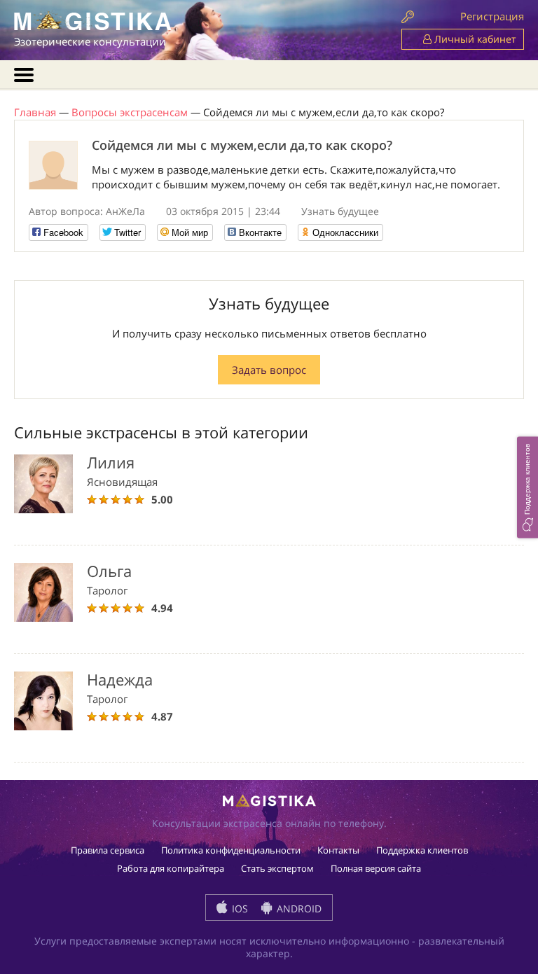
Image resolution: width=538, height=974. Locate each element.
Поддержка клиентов (422, 850)
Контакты (338, 850)
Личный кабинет (474, 39)
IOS (238, 908)
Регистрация (492, 16)
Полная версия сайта (376, 868)
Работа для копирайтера (170, 868)
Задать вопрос (269, 370)
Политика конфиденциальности (231, 850)
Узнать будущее (340, 211)
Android (298, 908)
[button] (527, 487)
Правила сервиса (107, 850)
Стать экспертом (277, 868)
